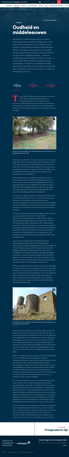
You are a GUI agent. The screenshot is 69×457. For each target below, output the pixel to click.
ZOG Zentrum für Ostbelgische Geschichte (14, 2)
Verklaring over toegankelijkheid (26, 452)
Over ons (46, 1)
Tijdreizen (16, 5)
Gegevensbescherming (12, 452)
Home (4, 9)
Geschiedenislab (32, 5)
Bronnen (41, 5)
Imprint (3, 452)
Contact (53, 1)
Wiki (49, 1)
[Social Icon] (39, 1)
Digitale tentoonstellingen (56, 5)
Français (64, 5)
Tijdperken (13, 9)
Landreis (23, 5)
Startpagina (9, 5)
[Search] (59, 2)
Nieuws (67, 5)
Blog (46, 5)
